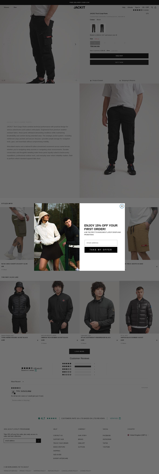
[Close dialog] (122, 206)
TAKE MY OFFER (101, 250)
